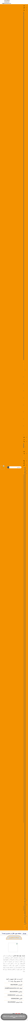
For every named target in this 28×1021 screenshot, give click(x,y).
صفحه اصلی (23, 469)
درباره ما (23, 903)
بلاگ (24, 461)
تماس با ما (23, 915)
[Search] (8, 467)
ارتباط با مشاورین (14, 937)
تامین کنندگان (23, 926)
